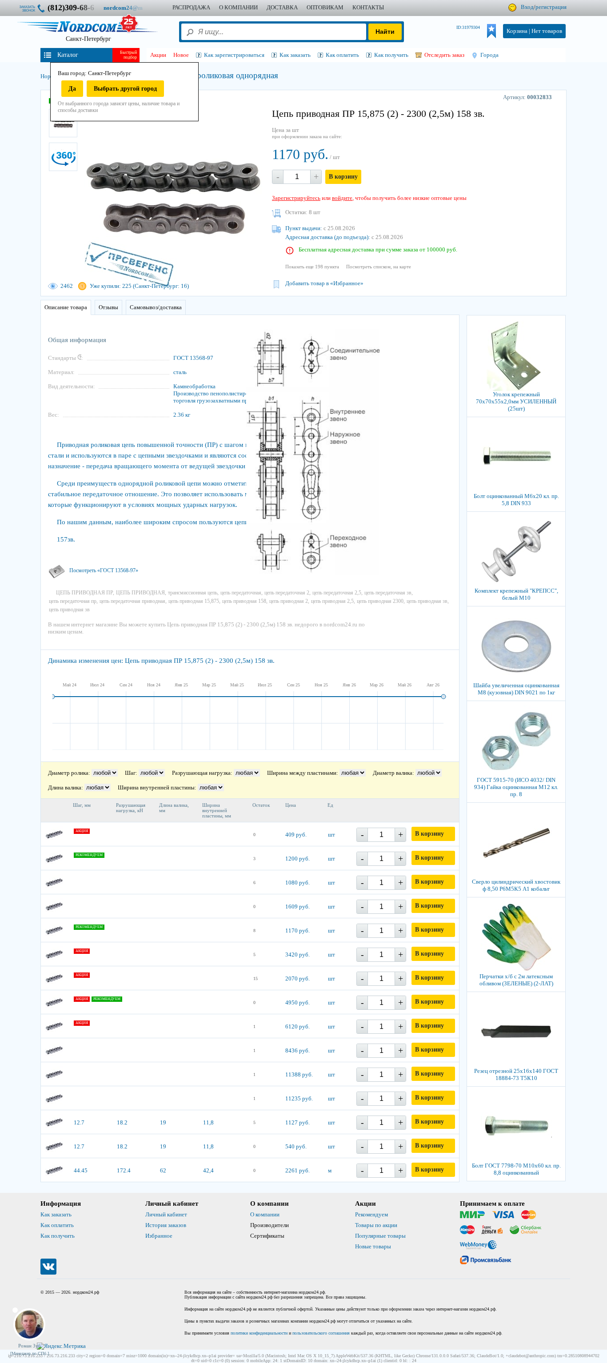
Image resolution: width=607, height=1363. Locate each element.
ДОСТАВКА (282, 7)
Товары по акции (376, 1225)
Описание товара (65, 307)
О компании (265, 1214)
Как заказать (56, 1214)
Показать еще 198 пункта (312, 266)
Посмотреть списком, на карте (378, 266)
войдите (342, 198)
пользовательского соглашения (321, 1333)
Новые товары (373, 1246)
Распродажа (191, 7)
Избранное (158, 1235)
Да (72, 88)
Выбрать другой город (125, 88)
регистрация (551, 7)
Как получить (57, 1235)
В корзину (343, 176)
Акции (158, 55)
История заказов (165, 1225)
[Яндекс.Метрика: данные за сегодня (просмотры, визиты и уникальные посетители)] (61, 1346)
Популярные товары (380, 1235)
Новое (181, 55)
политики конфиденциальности (259, 1333)
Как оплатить (57, 1225)
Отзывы (108, 307)
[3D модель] (63, 157)
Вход (527, 7)
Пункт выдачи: (303, 228)
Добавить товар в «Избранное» (324, 283)
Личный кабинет (166, 1214)
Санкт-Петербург (88, 39)
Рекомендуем (371, 1214)
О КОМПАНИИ (238, 7)
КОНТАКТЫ (368, 7)
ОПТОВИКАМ (325, 7)
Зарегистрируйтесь (296, 198)
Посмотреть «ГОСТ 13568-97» (103, 570)
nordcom (130, 7)
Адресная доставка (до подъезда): (327, 237)
